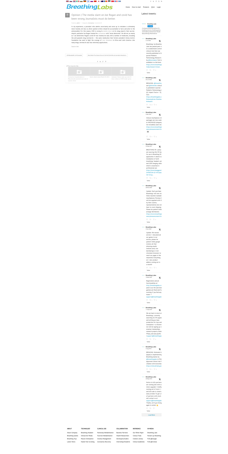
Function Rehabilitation (104, 436)
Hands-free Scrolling (87, 442)
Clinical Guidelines (139, 442)
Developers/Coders (122, 439)
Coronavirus (91, 23)
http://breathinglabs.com (154, 285)
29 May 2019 (149, 378)
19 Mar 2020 (149, 277)
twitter (153, 1)
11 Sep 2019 (149, 309)
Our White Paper (138, 433)
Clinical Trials (137, 436)
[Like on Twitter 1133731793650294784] (154, 408)
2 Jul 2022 (148, 40)
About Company (72, 433)
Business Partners (122, 433)
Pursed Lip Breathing (154, 436)
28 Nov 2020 (149, 187)
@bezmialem (152, 60)
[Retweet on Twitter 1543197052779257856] (151, 70)
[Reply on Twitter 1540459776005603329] (147, 104)
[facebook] (150, 1)
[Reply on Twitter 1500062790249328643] (147, 136)
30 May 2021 (149, 146)
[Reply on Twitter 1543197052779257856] (147, 70)
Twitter (100, 61)
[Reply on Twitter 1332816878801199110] (147, 219)
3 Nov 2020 (148, 229)
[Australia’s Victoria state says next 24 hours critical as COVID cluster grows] (122, 72)
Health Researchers (122, 436)
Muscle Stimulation (87, 439)
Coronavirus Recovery (104, 442)
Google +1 (103, 61)
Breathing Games (72, 436)
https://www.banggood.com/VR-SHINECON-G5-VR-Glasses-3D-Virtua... (156, 172)
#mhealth (149, 101)
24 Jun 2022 (149, 79)
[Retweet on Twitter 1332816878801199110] (151, 219)
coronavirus (101, 33)
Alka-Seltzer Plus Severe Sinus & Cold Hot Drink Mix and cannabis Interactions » (107, 55)
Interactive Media (86, 436)
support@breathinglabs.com (155, 297)
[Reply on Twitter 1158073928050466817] (147, 369)
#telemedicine (151, 99)
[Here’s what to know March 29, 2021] (101, 72)
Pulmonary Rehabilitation (105, 433)
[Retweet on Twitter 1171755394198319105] (151, 339)
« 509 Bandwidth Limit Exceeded (74, 55)
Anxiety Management (104, 439)
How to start (136, 7)
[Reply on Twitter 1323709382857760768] (147, 267)
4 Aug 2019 (148, 348)
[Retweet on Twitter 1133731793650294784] (151, 408)
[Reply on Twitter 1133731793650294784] (147, 408)
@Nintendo (153, 86)
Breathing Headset (87, 433)
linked (161, 1)
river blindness (107, 40)
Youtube (158, 1)
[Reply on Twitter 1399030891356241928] (147, 178)
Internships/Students (123, 442)
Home (128, 7)
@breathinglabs (159, 83)
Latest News (71, 442)
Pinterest (105, 61)
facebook (97, 61)
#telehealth (160, 99)
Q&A (153, 7)
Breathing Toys (72, 439)
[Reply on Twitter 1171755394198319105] (147, 339)
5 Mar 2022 (148, 114)
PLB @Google (152, 439)
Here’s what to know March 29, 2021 (99, 77)
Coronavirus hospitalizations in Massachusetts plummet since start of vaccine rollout (78, 79)
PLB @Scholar (152, 442)
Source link (75, 47)
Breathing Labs (151, 39)
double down (107, 31)
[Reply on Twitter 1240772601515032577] (147, 300)
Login (159, 7)
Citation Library (138, 439)
